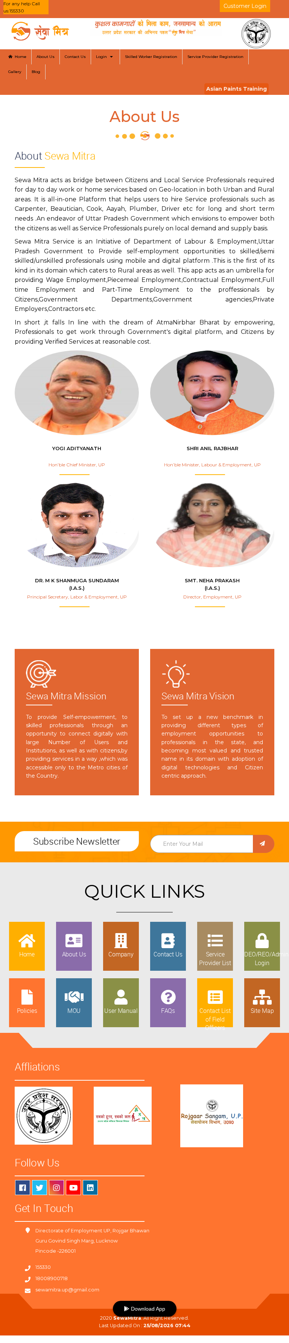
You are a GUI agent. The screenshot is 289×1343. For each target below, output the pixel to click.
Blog (36, 71)
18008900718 (51, 1278)
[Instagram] (56, 1187)
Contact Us (75, 56)
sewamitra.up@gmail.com (67, 1290)
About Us (46, 56)
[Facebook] (22, 1187)
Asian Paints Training (236, 88)
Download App (147, 1309)
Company (121, 954)
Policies (27, 1010)
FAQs (168, 1010)
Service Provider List (215, 958)
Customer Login (245, 6)
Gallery (14, 71)
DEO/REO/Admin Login (266, 958)
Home (19, 56)
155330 (43, 1267)
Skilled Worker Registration (151, 56)
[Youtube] (73, 1187)
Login (102, 56)
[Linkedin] (90, 1187)
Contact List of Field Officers (214, 1019)
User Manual (120, 1010)
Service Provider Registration (215, 56)
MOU (74, 1010)
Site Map (262, 1010)
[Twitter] (39, 1187)
